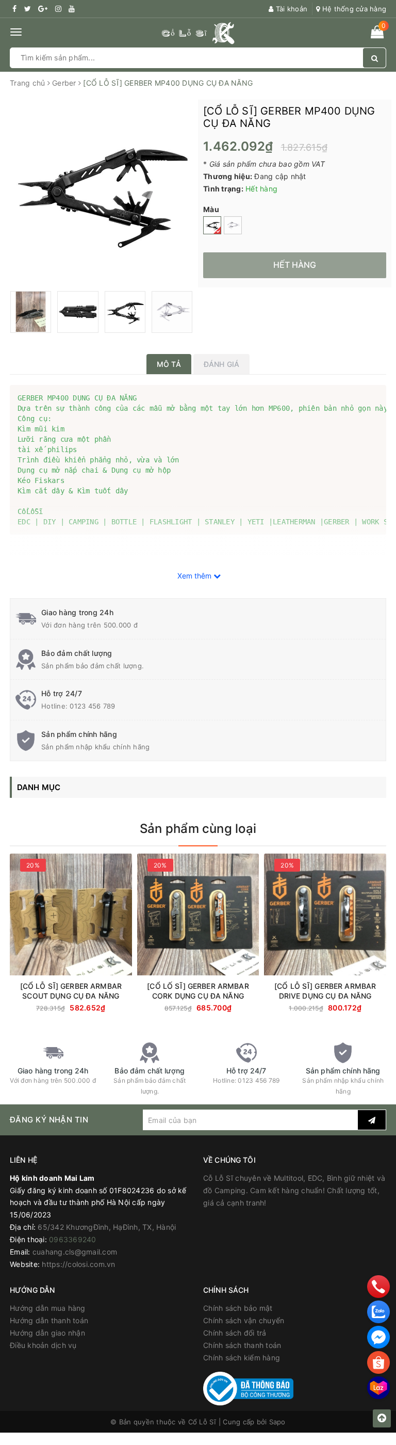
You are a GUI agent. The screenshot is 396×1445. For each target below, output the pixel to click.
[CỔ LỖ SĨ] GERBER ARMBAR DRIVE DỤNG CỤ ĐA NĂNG (325, 991)
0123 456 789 (92, 706)
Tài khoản (290, 9)
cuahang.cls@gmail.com (74, 1251)
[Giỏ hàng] (377, 33)
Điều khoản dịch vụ (43, 1345)
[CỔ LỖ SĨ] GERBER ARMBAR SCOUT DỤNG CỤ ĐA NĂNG (71, 991)
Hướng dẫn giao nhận (47, 1332)
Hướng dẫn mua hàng (48, 1308)
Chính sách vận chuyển (243, 1320)
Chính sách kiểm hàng (241, 1357)
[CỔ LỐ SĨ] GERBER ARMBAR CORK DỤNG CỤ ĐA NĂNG (198, 991)
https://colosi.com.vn (78, 1264)
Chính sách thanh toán (242, 1345)
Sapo (277, 1422)
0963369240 (72, 1239)
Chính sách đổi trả (235, 1332)
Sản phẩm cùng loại (198, 828)
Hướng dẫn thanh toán (49, 1320)
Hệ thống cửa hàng (353, 9)
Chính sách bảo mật (238, 1308)
